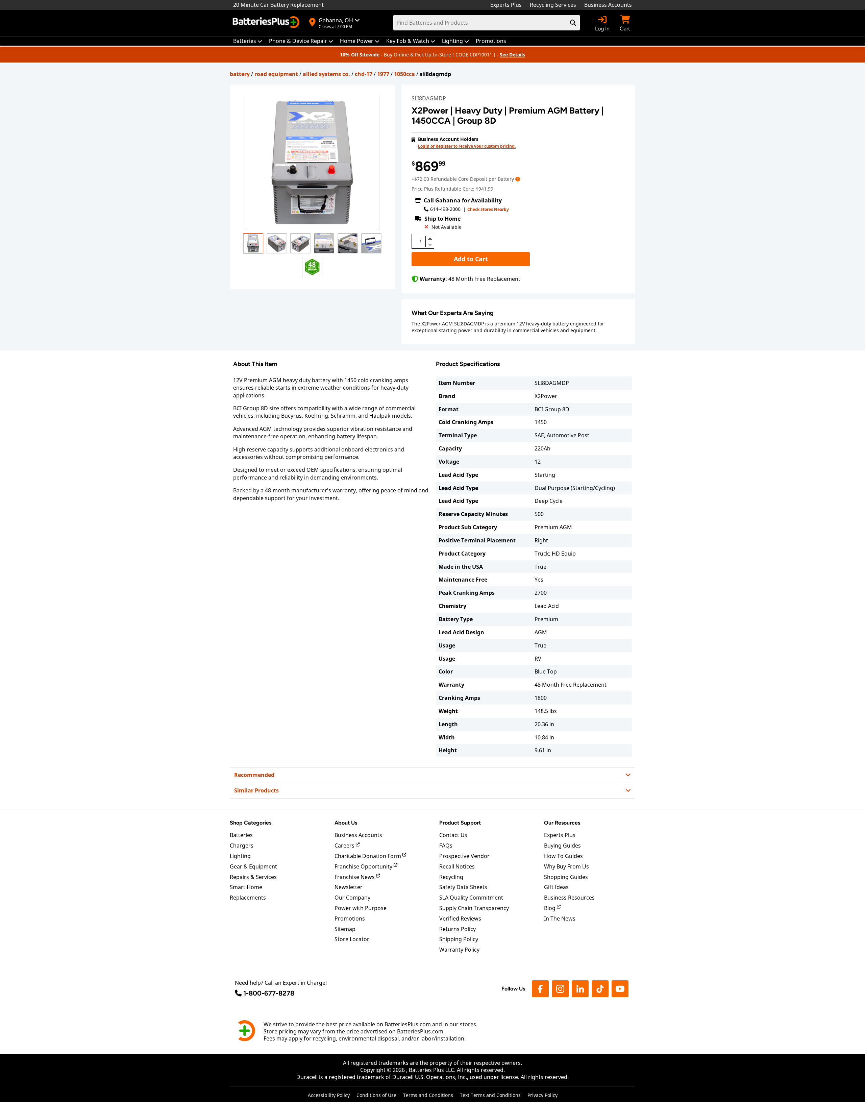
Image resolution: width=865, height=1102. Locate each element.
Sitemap (345, 929)
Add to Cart (471, 259)
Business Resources (569, 897)
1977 (383, 74)
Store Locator (352, 939)
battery (240, 74)
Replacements (248, 897)
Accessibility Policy (329, 1095)
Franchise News (355, 877)
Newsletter (349, 887)
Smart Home (246, 887)
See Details (512, 54)
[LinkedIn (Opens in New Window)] (580, 988)
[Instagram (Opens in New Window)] (560, 988)
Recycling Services (553, 4)
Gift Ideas (556, 887)
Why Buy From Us (566, 866)
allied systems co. (326, 74)
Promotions (350, 918)
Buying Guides (562, 845)
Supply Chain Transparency (474, 908)
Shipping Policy (458, 939)
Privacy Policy (542, 1095)
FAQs (445, 845)
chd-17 (363, 74)
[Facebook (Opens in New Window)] (540, 988)
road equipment (276, 74)
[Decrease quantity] (430, 244)
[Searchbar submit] (573, 22)
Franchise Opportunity (364, 866)
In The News (559, 918)
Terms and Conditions (428, 1095)
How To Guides (563, 856)
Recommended (254, 775)
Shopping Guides (566, 877)
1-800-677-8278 (268, 993)
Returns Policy (457, 929)
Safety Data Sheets (463, 887)
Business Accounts (608, 4)
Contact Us (453, 835)
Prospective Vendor (464, 856)
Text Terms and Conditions (490, 1095)
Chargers (241, 845)
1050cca (404, 74)
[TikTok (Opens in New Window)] (600, 988)
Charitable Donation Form (368, 856)
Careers (345, 845)
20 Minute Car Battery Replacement (278, 4)
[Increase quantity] (430, 238)
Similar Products (256, 790)
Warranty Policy (459, 949)
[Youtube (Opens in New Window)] (620, 988)
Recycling (451, 877)
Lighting (240, 856)
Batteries (241, 835)
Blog (550, 908)
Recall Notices (457, 866)
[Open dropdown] (517, 179)
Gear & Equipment (253, 866)
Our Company (352, 897)
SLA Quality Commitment (471, 897)
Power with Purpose (361, 908)
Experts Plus (506, 4)
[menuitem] (248, 41)
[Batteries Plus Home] (267, 23)
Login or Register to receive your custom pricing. (467, 146)
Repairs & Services (253, 877)
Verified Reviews (460, 918)
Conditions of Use (376, 1095)
